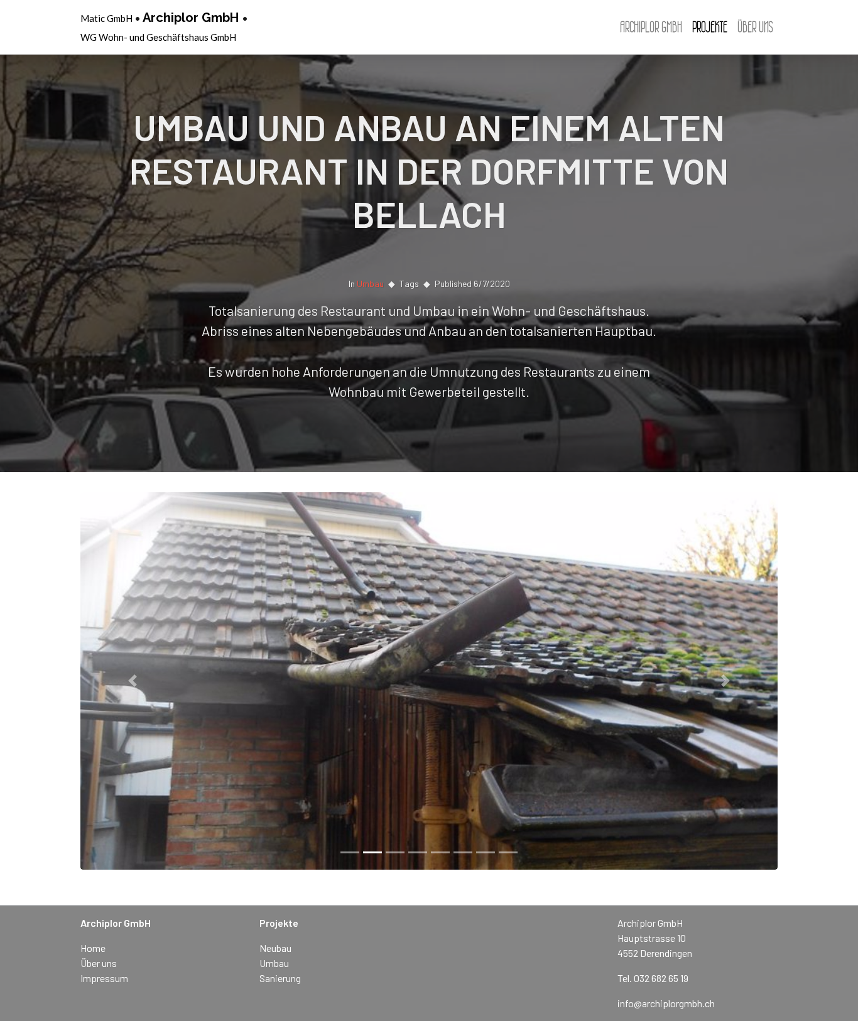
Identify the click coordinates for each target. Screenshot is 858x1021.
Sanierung (280, 978)
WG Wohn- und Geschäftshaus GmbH (158, 37)
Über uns (755, 27)
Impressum (104, 978)
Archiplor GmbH (191, 17)
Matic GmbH (106, 18)
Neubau (275, 948)
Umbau (370, 283)
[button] (132, 681)
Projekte (709, 27)
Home (93, 948)
